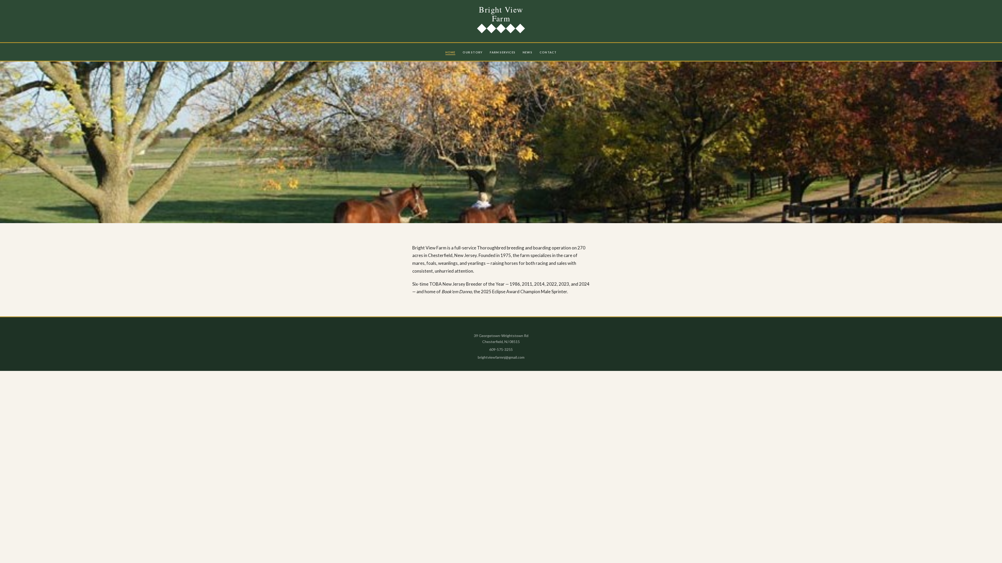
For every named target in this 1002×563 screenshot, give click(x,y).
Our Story (472, 52)
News (527, 52)
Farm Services (502, 52)
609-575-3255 (501, 349)
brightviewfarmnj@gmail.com (501, 357)
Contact (548, 52)
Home (450, 52)
